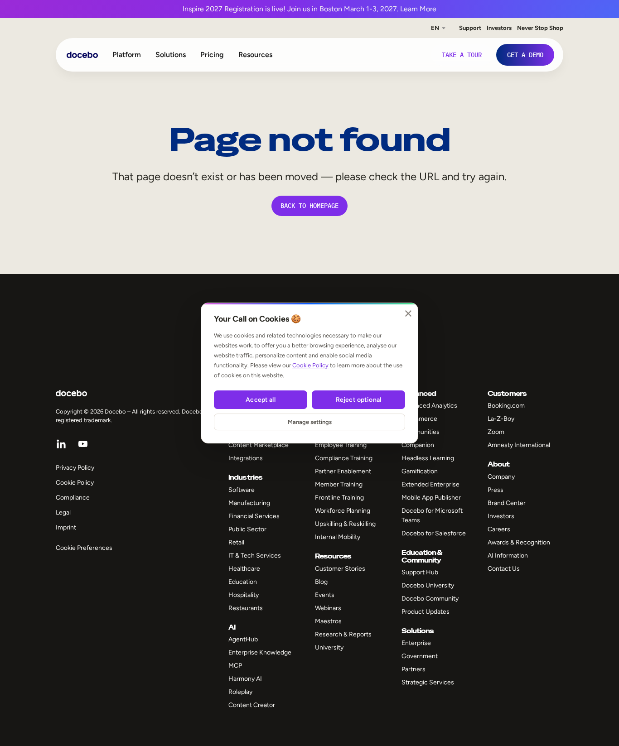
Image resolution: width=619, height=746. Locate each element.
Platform (126, 54)
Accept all (260, 400)
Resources (255, 54)
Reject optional (358, 400)
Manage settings (310, 422)
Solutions (170, 54)
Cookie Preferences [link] (84, 548)
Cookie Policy (310, 365)
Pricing (212, 54)
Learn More (418, 9)
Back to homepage (309, 206)
